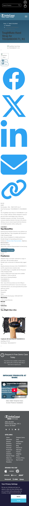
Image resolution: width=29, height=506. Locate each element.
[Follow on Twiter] (14, 119)
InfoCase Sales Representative (13, 241)
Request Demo (20, 437)
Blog (17, 445)
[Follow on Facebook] (14, 91)
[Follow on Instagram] (18, 429)
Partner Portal (10, 456)
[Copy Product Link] (14, 199)
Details (2, 254)
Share (5, 64)
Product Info (4, 252)
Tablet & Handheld (13, 23)
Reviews (18, 443)
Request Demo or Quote (8, 250)
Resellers (9, 462)
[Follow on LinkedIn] (14, 150)
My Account (19, 460)
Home (4, 23)
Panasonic (8, 25)
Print (5, 61)
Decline (18, 496)
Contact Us (9, 460)
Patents (18, 452)
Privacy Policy (20, 458)
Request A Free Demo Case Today (16, 355)
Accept (18, 500)
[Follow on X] (12, 429)
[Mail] (14, 177)
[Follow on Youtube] (15, 429)
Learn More (3, 226)
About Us (9, 458)
